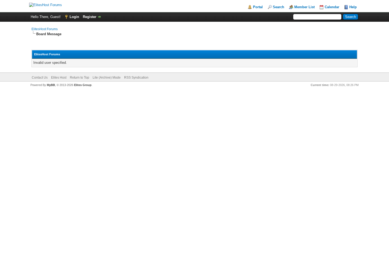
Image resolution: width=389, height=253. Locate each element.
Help (353, 7)
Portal (258, 7)
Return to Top (79, 77)
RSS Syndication (136, 77)
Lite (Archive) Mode (107, 77)
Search (278, 7)
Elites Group (83, 85)
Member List (304, 7)
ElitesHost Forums (44, 29)
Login (74, 17)
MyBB (51, 85)
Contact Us (40, 77)
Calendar (332, 7)
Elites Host (58, 77)
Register (89, 17)
